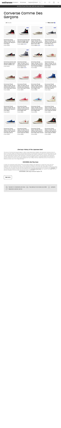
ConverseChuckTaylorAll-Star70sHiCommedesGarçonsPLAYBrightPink (37, 86)
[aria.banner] (58, 6)
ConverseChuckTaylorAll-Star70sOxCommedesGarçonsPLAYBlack (9, 108)
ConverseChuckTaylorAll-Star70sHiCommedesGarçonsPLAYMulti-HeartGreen (37, 130)
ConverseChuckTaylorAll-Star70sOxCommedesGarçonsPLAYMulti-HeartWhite (23, 86)
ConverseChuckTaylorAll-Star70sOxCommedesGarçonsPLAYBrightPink (23, 108)
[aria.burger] (58, 2)
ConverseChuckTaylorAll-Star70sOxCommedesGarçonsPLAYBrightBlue (37, 108)
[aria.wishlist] (49, 2)
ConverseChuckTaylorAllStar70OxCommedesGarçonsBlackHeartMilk (37, 41)
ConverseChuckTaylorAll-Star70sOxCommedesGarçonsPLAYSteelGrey (50, 41)
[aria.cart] (53, 2)
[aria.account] (45, 2)
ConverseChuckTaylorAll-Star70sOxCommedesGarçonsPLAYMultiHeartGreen (10, 86)
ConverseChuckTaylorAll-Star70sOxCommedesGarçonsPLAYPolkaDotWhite (23, 130)
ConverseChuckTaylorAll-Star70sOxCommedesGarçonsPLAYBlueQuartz (9, 130)
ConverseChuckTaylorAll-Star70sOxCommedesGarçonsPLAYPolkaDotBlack (37, 64)
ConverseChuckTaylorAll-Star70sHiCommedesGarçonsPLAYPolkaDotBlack (50, 130)
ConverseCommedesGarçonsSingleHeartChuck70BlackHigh (23, 41)
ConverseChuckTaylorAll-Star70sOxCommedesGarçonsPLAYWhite (50, 64)
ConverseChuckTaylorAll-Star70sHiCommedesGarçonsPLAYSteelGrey (23, 64)
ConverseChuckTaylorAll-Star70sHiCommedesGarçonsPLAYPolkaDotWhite (50, 108)
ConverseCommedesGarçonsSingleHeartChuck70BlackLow (10, 63)
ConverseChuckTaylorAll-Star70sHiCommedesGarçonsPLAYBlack (9, 41)
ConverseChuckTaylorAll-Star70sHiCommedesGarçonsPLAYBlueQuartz (50, 86)
